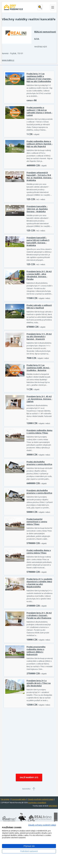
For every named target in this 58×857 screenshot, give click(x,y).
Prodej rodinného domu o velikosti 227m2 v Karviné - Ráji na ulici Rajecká (39, 144)
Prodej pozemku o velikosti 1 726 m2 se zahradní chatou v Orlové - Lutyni (39, 111)
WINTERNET (53, 806)
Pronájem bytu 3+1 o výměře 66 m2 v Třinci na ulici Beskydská (39, 683)
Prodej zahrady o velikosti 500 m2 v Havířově (39, 306)
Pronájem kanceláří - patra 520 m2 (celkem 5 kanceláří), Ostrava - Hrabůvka (38, 241)
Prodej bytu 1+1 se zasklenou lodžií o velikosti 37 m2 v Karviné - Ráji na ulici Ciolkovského (39, 77)
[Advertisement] (29, 739)
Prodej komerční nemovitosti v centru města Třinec (37, 521)
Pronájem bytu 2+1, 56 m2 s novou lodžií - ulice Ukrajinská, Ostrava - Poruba (39, 275)
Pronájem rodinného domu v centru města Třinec (39, 431)
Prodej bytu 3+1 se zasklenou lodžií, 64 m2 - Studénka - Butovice (38, 368)
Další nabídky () (29, 777)
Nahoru (26, 788)
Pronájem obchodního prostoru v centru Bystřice (39, 491)
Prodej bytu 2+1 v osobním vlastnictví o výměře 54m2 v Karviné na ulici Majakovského (39, 583)
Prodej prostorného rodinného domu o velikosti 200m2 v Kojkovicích (36, 650)
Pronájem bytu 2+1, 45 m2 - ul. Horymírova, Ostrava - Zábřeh (39, 399)
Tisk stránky (5, 799)
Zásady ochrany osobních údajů (42, 825)
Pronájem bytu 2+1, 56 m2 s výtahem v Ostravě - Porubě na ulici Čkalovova (39, 615)
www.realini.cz (8, 60)
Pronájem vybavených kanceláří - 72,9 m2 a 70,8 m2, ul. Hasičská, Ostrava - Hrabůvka (39, 176)
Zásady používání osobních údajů (40, 799)
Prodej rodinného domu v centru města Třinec (39, 551)
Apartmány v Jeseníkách (37, 802)
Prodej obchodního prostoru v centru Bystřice (39, 463)
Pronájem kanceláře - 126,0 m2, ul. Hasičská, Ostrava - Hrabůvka (37, 209)
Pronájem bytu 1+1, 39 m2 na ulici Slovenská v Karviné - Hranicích (39, 336)
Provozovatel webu (18, 799)
